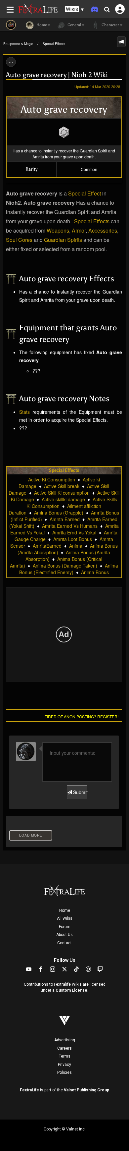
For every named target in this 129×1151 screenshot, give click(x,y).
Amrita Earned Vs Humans (70, 525)
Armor (79, 230)
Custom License (71, 990)
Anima (75, 545)
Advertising (64, 1040)
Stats (24, 412)
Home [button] (41, 25)
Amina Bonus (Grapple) (58, 512)
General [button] (73, 25)
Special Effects (54, 43)
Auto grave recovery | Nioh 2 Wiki (57, 75)
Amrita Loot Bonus (72, 539)
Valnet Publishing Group (86, 1090)
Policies (64, 1072)
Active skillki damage (63, 499)
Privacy (64, 1064)
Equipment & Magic (18, 43)
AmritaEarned (47, 545)
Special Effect (84, 193)
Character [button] (110, 25)
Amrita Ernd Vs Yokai (74, 532)
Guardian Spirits (63, 240)
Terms (64, 1056)
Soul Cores (19, 240)
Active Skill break (61, 486)
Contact (64, 943)
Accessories (102, 230)
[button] (74, 9)
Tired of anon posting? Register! (81, 716)
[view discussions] (121, 41)
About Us (64, 934)
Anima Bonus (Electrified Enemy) (68, 569)
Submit (79, 792)
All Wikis (64, 918)
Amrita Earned (65, 519)
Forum (64, 926)
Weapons (58, 230)
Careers (64, 1048)
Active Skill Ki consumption (62, 492)
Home (64, 910)
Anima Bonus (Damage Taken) (65, 565)
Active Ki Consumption (51, 479)
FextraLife (29, 1090)
